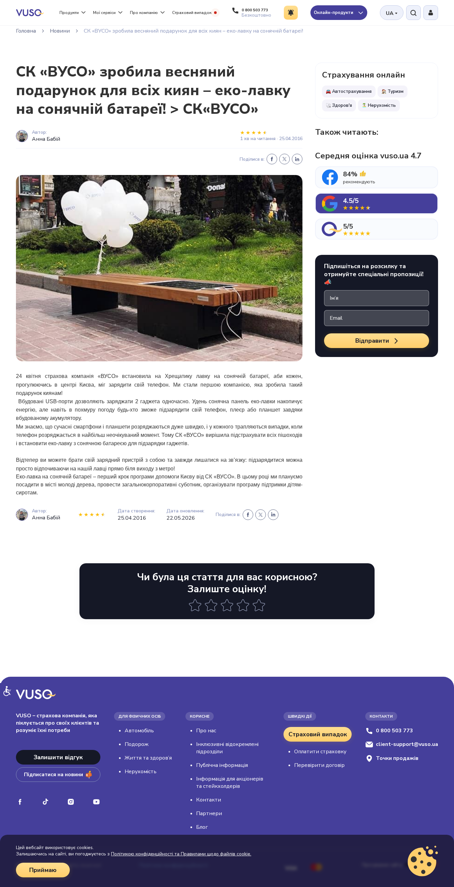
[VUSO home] (30, 12)
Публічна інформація (222, 765)
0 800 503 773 (394, 730)
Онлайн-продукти (334, 13)
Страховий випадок (191, 12)
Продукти (69, 12)
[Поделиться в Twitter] (284, 159)
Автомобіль (139, 730)
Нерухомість (141, 771)
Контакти (208, 799)
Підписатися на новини (53, 774)
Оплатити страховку (320, 751)
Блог (202, 827)
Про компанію (144, 12)
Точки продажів (397, 758)
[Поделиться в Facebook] (272, 159)
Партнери (209, 813)
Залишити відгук (58, 757)
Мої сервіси (104, 12)
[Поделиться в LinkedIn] (297, 159)
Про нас (206, 730)
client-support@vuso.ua (407, 744)
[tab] (376, 177)
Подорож (137, 744)
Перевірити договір (319, 765)
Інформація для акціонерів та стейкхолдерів (229, 782)
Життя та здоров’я (148, 758)
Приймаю (43, 870)
